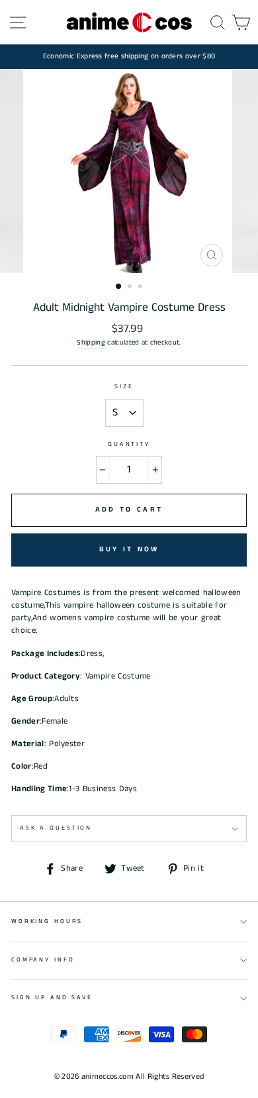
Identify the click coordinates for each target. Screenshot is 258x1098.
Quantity (129, 444)
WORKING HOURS (47, 921)
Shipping (91, 342)
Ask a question (56, 828)
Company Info (42, 960)
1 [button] (119, 287)
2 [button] (131, 287)
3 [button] (141, 287)
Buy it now (129, 549)
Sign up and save (52, 997)
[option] (129, 56)
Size (123, 386)
